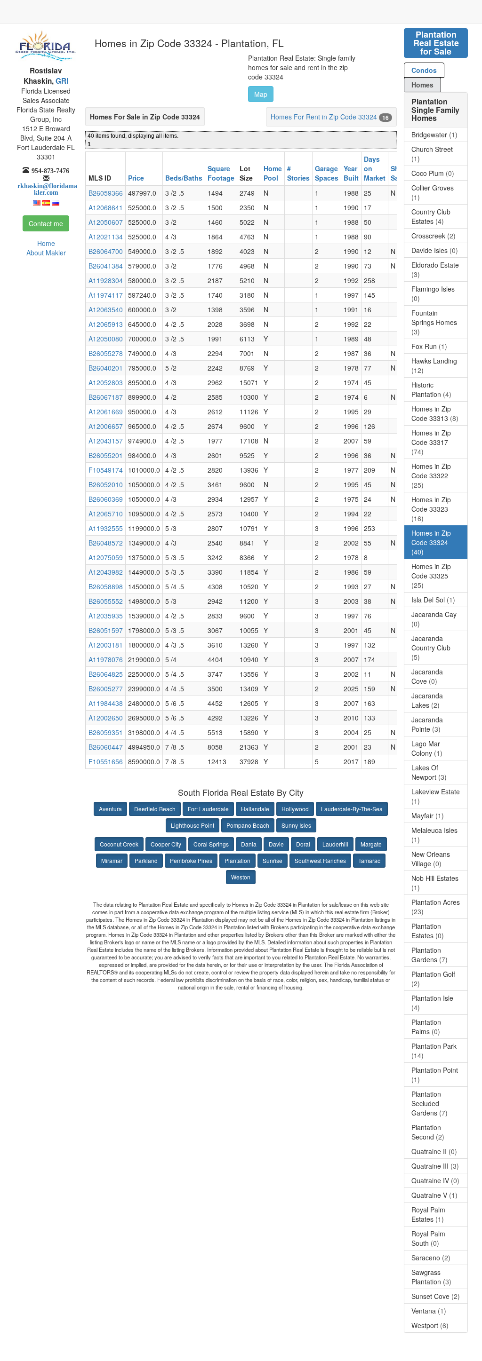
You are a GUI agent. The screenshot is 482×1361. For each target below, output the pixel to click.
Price (136, 177)
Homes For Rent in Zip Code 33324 (324, 116)
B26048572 (105, 542)
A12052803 (105, 382)
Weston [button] (240, 877)
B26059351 (105, 732)
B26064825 (105, 674)
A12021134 (105, 236)
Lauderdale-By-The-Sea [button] (352, 809)
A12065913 (105, 324)
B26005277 (105, 688)
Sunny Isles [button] (296, 825)
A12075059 (105, 557)
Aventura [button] (110, 809)
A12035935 (105, 615)
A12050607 (105, 222)
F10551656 (105, 761)
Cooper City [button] (166, 844)
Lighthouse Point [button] (192, 825)
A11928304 (105, 280)
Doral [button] (303, 844)
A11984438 (105, 703)
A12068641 (105, 207)
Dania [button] (249, 844)
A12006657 (105, 426)
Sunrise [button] (272, 860)
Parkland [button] (146, 860)
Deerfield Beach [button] (155, 809)
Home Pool (273, 173)
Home (46, 243)
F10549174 (105, 470)
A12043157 (105, 440)
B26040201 (105, 367)
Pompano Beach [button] (247, 825)
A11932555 (105, 528)
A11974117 (105, 295)
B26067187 (105, 397)
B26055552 (105, 601)
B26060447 (105, 747)
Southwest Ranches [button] (320, 860)
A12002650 (105, 717)
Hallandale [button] (255, 809)
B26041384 (105, 265)
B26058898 (105, 586)
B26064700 (105, 251)
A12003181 (105, 644)
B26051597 (105, 630)
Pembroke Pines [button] (191, 860)
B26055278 (105, 353)
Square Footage (221, 173)
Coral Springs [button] (211, 844)
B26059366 (105, 193)
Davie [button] (276, 844)
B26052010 (105, 484)
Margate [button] (371, 844)
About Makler (46, 252)
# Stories (298, 173)
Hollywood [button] (295, 809)
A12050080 (105, 338)
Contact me (46, 223)
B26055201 (105, 455)
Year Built (351, 173)
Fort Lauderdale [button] (208, 809)
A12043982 (105, 572)
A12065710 (105, 513)
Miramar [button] (111, 860)
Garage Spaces (326, 173)
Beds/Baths (183, 177)
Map (260, 94)
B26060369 (105, 499)
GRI (61, 81)
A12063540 (105, 309)
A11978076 (105, 659)
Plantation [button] (237, 860)
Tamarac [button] (369, 860)
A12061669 (105, 411)
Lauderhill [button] (335, 844)
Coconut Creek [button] (119, 844)
